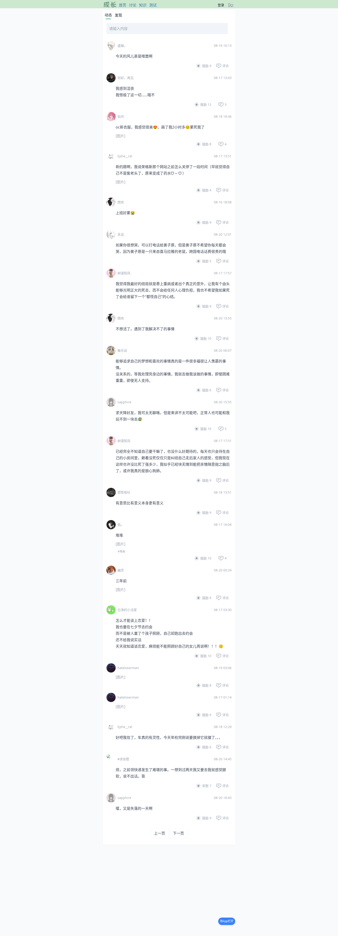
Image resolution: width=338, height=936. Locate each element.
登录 (221, 5)
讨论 (132, 5)
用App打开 (226, 921)
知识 (142, 5)
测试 (153, 5)
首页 (122, 5)
